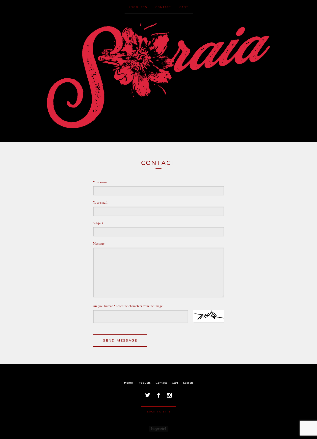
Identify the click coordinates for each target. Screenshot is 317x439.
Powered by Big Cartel (158, 429)
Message (99, 243)
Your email (100, 202)
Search (188, 382)
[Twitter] (147, 395)
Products (138, 7)
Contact (163, 7)
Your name (100, 182)
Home (128, 382)
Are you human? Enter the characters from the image (128, 306)
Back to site (158, 411)
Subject (98, 223)
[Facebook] (158, 395)
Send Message (120, 340)
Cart (184, 7)
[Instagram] (169, 395)
